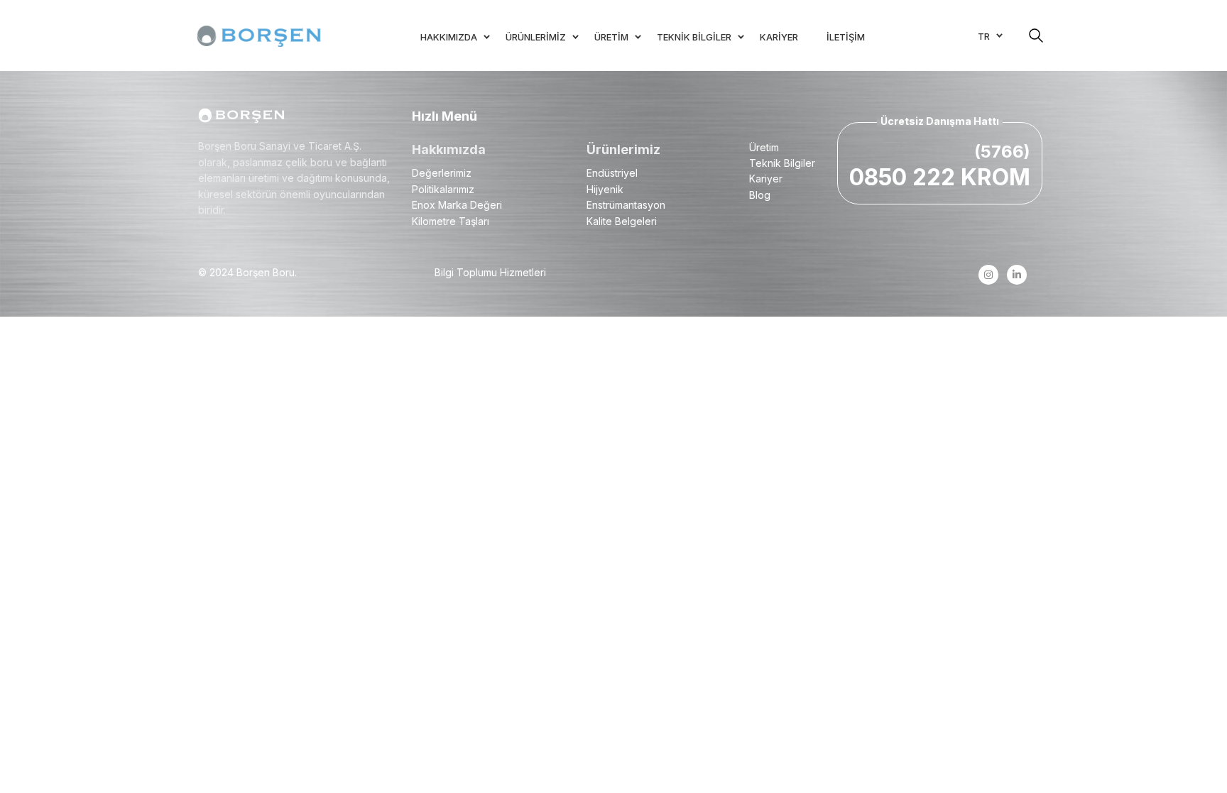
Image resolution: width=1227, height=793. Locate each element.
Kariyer (765, 179)
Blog (759, 195)
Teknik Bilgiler (782, 163)
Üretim (764, 147)
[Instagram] (988, 275)
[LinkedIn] (1016, 275)
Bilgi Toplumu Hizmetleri (490, 272)
